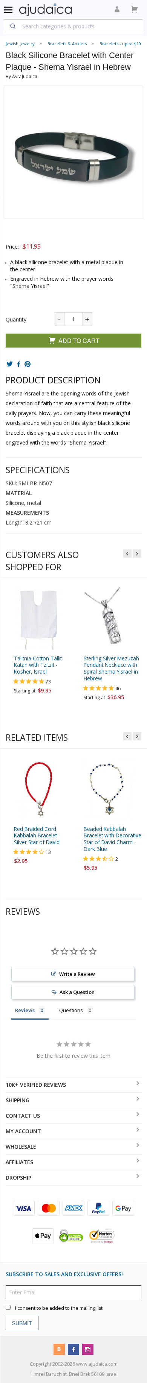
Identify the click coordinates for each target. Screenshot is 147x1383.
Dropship (18, 1177)
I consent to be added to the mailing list (59, 1308)
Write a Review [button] (77, 974)
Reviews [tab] (25, 1010)
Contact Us (23, 1115)
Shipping (17, 1100)
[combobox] (73, 26)
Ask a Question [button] (77, 992)
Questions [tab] (71, 1010)
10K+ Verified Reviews (36, 1084)
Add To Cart (79, 340)
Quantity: (17, 319)
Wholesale (21, 1146)
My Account (23, 1131)
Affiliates (19, 1162)
